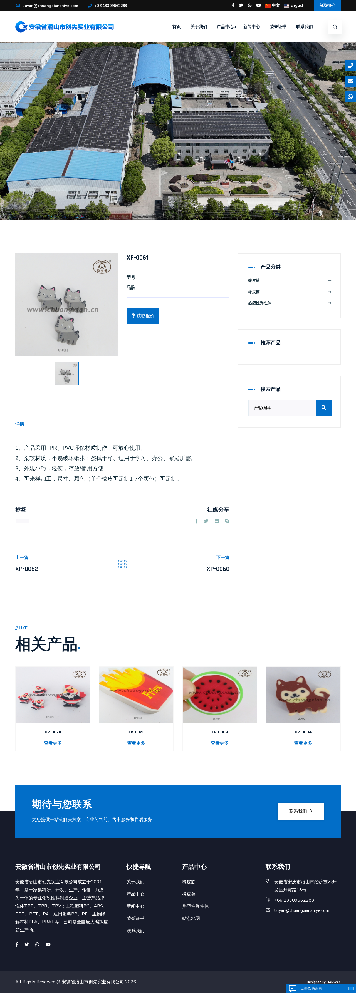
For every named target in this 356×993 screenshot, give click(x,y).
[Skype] (226, 521)
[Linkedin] (216, 521)
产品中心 (225, 26)
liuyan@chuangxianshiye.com (49, 5)
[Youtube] (258, 5)
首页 (176, 26)
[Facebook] (233, 5)
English (297, 5)
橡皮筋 (254, 280)
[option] (66, 304)
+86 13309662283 (110, 5)
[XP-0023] (136, 695)
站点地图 (191, 918)
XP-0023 (136, 732)
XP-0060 (218, 569)
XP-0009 (219, 732)
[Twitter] (241, 5)
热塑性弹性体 (259, 303)
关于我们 (199, 26)
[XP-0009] (220, 695)
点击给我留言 (311, 988)
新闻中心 (251, 26)
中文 (275, 5)
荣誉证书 (278, 26)
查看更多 (53, 743)
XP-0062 (26, 569)
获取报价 (327, 5)
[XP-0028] (53, 695)
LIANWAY (334, 982)
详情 (19, 424)
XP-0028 (53, 732)
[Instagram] (250, 5)
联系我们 (304, 26)
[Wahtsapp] (37, 945)
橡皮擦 (254, 292)
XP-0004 (303, 732)
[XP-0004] (303, 695)
